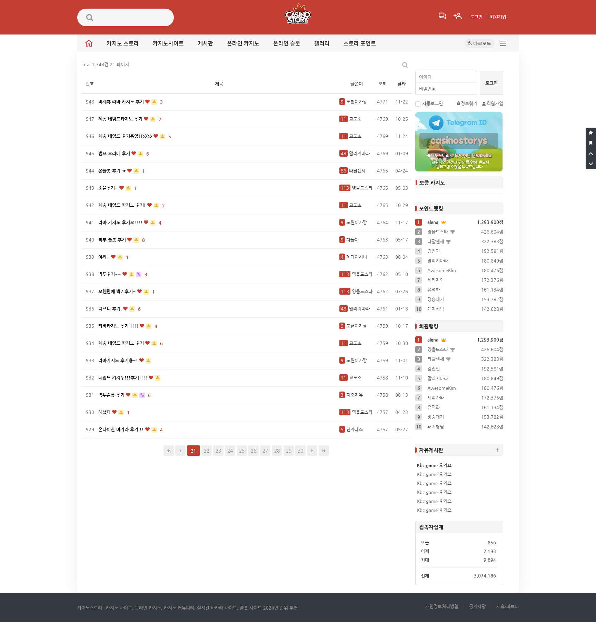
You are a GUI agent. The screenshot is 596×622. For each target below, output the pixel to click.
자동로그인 (432, 103)
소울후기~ (108, 187)
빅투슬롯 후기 (112, 394)
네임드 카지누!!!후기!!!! (123, 377)
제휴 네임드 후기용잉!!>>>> (125, 136)
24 (230, 450)
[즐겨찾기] (591, 133)
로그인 (476, 16)
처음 (168, 450)
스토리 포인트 (360, 43)
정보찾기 (469, 103)
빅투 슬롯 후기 (112, 239)
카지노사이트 (168, 43)
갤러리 (322, 43)
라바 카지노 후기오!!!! (121, 222)
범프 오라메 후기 (114, 153)
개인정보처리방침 (441, 606)
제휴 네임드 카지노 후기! (122, 205)
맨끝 (324, 450)
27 (265, 450)
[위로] (591, 153)
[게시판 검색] (405, 65)
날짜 (401, 83)
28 (277, 450)
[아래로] (591, 164)
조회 (382, 83)
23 (218, 450)
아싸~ (104, 256)
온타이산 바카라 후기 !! (121, 429)
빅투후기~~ (110, 274)
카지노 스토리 (123, 43)
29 (288, 450)
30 (300, 450)
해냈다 (105, 412)
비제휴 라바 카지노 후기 (121, 101)
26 (253, 450)
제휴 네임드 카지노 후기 (121, 343)
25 (242, 450)
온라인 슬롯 (286, 43)
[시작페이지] (591, 143)
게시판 (205, 43)
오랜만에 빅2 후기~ (117, 291)
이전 (180, 450)
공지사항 (477, 606)
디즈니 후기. (110, 308)
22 (206, 450)
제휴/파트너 (507, 606)
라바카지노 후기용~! (118, 360)
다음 (312, 450)
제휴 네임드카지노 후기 (121, 118)
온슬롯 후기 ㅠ (112, 170)
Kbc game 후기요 (434, 465)
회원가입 (498, 16)
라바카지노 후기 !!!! (119, 325)
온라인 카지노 (243, 43)
